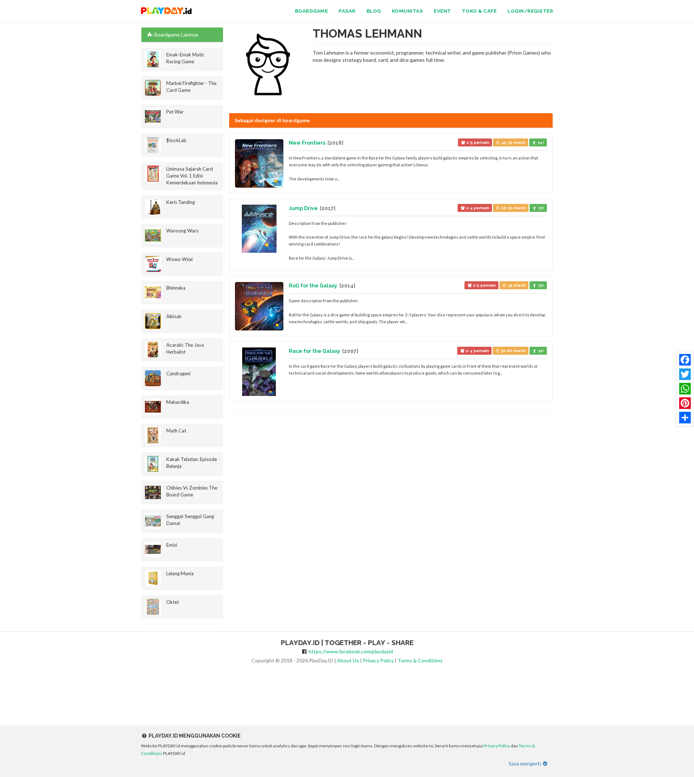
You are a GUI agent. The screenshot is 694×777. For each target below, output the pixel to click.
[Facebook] (685, 360)
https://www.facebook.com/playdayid (351, 651)
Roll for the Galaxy (313, 286)
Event (442, 11)
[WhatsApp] (685, 388)
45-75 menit (513, 142)
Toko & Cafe (479, 11)
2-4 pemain (477, 208)
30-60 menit (513, 351)
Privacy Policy (378, 660)
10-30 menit (513, 208)
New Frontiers (307, 143)
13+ (540, 208)
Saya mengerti (525, 763)
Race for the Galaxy (315, 351)
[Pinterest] (685, 403)
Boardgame (311, 11)
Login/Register (530, 11)
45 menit (516, 285)
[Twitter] (685, 374)
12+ (540, 351)
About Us (348, 660)
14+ (540, 142)
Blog (374, 11)
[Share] (685, 417)
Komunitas (407, 11)
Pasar (347, 11)
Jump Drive (304, 208)
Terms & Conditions (420, 660)
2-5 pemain (477, 142)
